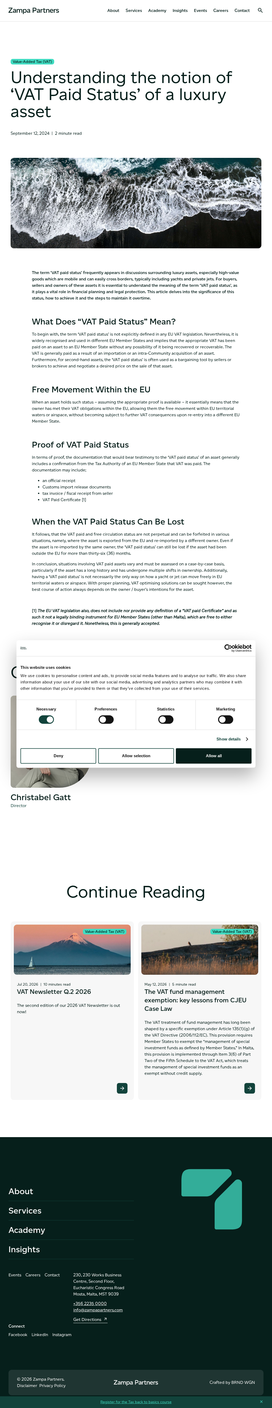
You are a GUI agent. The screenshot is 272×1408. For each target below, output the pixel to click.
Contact (242, 10)
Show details (228, 739)
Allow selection (136, 755)
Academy (157, 10)
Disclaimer (27, 1385)
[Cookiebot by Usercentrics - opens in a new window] (228, 648)
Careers (220, 10)
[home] (33, 10)
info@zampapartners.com (98, 1309)
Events (200, 10)
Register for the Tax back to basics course (136, 1402)
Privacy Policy (52, 1385)
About (113, 10)
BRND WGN (243, 1382)
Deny (58, 755)
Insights (180, 10)
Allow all (214, 755)
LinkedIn (40, 1334)
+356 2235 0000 (90, 1303)
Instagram (61, 1334)
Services (134, 10)
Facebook (17, 1334)
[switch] (106, 719)
